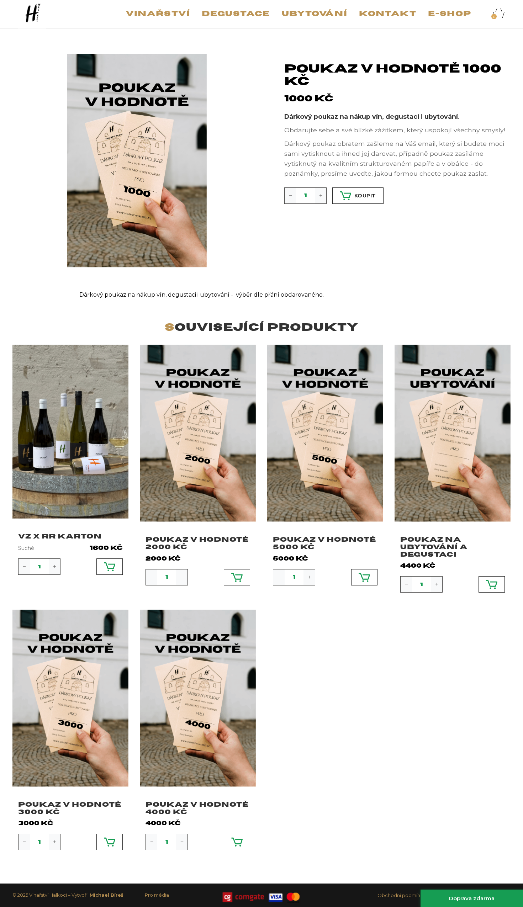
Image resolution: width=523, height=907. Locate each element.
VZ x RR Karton (60, 536)
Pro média (157, 895)
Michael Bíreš (106, 895)
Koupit (365, 195)
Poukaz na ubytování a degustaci (433, 547)
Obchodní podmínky (401, 895)
